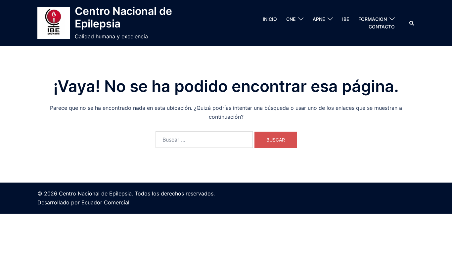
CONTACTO (382, 26)
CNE (290, 19)
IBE (345, 19)
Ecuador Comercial (105, 202)
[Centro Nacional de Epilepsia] (53, 23)
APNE (319, 19)
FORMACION (372, 19)
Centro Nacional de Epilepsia (123, 17)
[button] (412, 22)
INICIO (270, 19)
